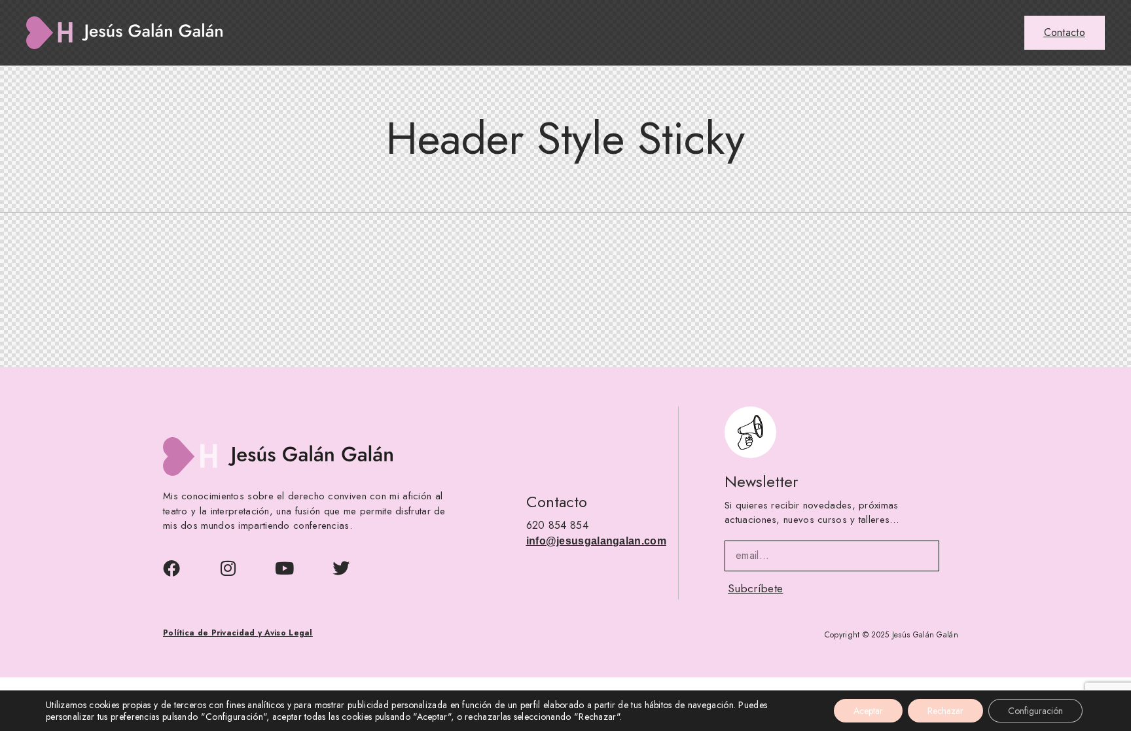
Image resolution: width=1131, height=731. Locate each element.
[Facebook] (171, 568)
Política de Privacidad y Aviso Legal (238, 633)
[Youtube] (284, 568)
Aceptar (868, 710)
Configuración (1035, 710)
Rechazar (945, 710)
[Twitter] (341, 568)
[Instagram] (227, 568)
